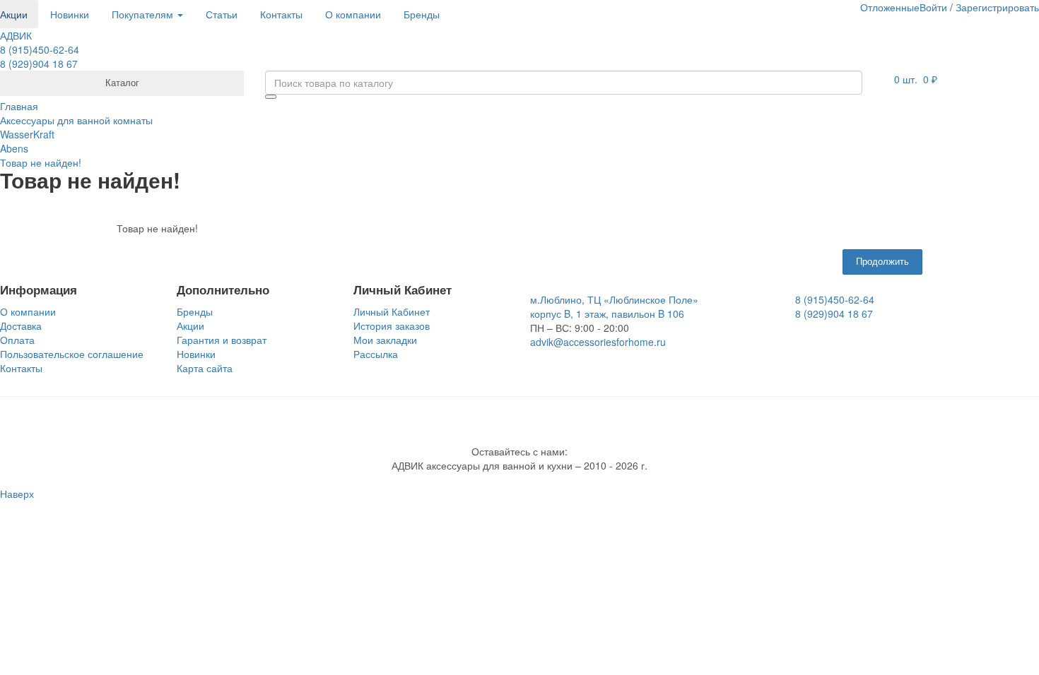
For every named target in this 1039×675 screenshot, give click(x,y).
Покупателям (144, 14)
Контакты (281, 14)
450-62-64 (39, 49)
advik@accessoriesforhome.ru (598, 342)
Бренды (422, 14)
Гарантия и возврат (221, 340)
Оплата (17, 340)
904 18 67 (39, 63)
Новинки (69, 14)
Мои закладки (385, 340)
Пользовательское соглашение (71, 354)
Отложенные (890, 7)
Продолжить (882, 261)
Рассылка (375, 354)
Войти (933, 7)
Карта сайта (205, 368)
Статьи (221, 14)
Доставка (21, 325)
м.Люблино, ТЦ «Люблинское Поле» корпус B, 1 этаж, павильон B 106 (614, 306)
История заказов (391, 325)
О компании (353, 14)
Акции (190, 325)
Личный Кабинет (391, 311)
